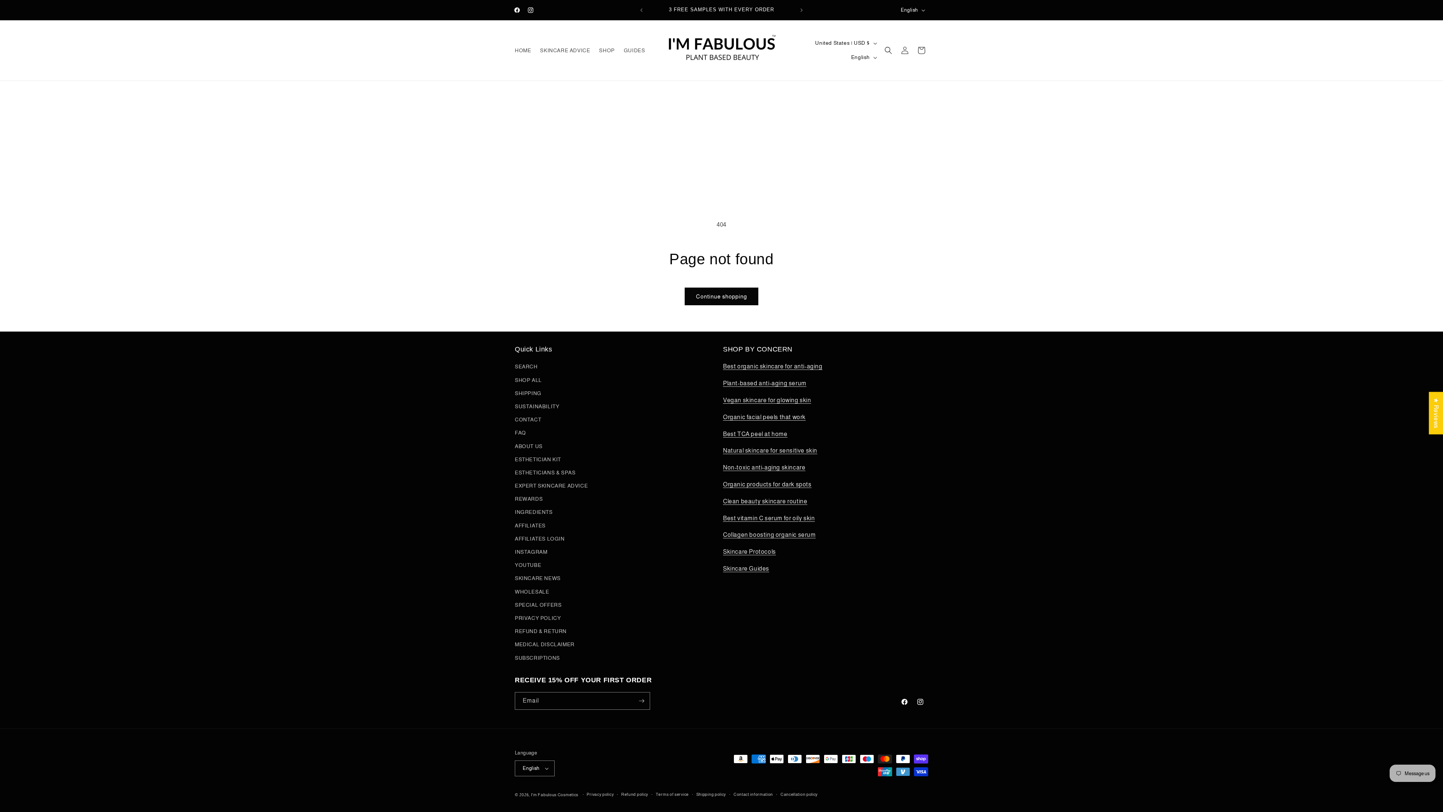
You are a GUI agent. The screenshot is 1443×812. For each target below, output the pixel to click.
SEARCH (526, 367)
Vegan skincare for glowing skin (767, 400)
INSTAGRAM (531, 552)
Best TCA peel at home (755, 434)
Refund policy (634, 794)
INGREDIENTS (534, 512)
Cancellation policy (799, 794)
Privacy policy (600, 794)
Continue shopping (721, 296)
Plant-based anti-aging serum (764, 383)
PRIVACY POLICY (538, 618)
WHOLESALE (532, 592)
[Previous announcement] (641, 10)
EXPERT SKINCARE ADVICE (551, 486)
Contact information (753, 794)
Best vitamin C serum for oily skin (769, 518)
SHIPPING (528, 393)
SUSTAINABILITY (537, 406)
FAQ (520, 433)
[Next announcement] (801, 10)
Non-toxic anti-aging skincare (764, 467)
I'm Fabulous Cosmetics (554, 794)
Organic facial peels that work (764, 417)
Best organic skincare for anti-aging (773, 366)
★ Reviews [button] (1436, 413)
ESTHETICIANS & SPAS (545, 473)
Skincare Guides (746, 568)
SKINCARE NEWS (538, 578)
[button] (888, 50)
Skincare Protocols (749, 551)
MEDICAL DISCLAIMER (545, 644)
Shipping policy (711, 794)
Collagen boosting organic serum (769, 535)
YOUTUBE (528, 565)
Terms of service (672, 794)
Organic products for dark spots (767, 484)
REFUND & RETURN (541, 631)
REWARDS (529, 499)
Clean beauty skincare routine (765, 501)
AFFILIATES (530, 526)
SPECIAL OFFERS (538, 605)
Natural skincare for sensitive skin (770, 450)
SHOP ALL (528, 380)
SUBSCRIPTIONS (537, 658)
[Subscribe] (641, 701)
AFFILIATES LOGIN (540, 539)
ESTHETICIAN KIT (538, 459)
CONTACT (528, 420)
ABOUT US (529, 446)
